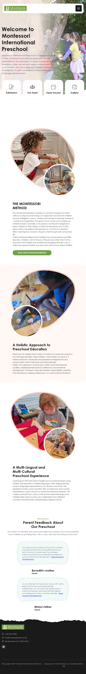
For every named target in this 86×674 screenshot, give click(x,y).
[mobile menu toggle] (78, 8)
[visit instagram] (3, 647)
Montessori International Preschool (28, 664)
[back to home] (15, 8)
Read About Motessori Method (32, 253)
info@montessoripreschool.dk (16, 638)
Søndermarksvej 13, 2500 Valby (17, 641)
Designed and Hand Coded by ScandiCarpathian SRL (63, 665)
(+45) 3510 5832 (11, 634)
